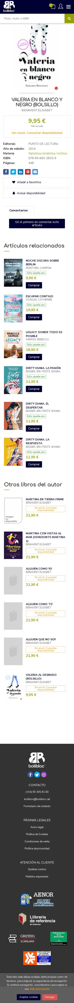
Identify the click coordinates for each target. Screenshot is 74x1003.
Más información (40, 989)
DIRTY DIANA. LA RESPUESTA (37, 441)
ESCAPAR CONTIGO (39, 296)
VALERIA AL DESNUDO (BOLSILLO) (41, 677)
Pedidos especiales (37, 876)
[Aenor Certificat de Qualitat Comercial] (37, 899)
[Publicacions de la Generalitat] (58, 938)
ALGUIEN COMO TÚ (39, 604)
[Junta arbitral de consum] (37, 958)
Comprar (34, 285)
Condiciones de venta (37, 841)
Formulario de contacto (37, 806)
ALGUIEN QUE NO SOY (41, 639)
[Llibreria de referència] (37, 919)
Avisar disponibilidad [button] (30, 193)
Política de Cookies (37, 834)
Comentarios (18, 210)
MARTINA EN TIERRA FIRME (45, 499)
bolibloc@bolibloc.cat (37, 799)
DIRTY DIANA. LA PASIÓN (43, 368)
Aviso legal (37, 827)
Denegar (50, 997)
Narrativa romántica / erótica (47, 153)
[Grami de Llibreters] (24, 938)
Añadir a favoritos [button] (28, 182)
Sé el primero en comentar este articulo (37, 223)
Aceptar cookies (28, 997)
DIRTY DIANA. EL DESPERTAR (37, 406)
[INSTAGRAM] (44, 774)
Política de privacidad (37, 848)
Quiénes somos (37, 869)
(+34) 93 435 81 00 (37, 792)
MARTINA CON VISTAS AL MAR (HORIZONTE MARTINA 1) (45, 537)
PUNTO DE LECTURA (43, 144)
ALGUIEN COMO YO (39, 569)
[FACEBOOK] (30, 774)
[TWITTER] (37, 774)
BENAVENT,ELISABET (37, 110)
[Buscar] (69, 18)
